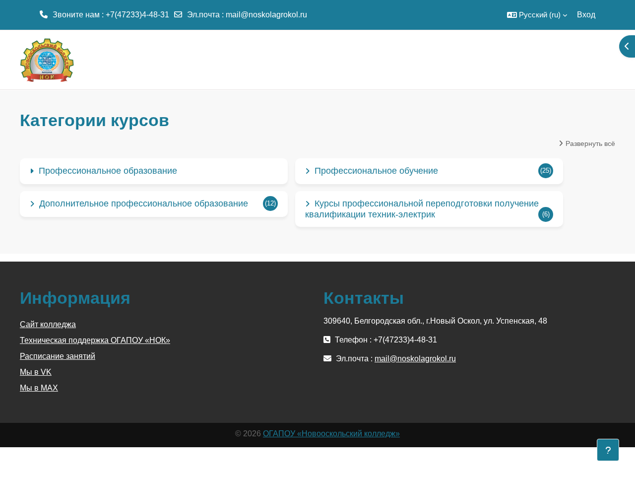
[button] (537, 15)
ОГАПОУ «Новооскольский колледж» (331, 433)
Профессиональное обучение (376, 171)
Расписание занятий (57, 356)
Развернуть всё (590, 143)
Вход (586, 14)
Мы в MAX (39, 388)
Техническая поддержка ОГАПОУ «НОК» (95, 340)
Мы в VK (36, 372)
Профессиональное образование (108, 171)
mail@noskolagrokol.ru (266, 14)
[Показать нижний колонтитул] (608, 450)
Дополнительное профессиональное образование (143, 203)
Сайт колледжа (48, 324)
